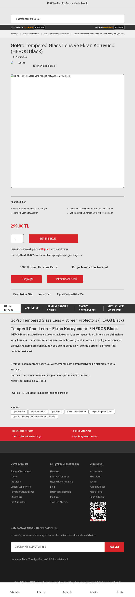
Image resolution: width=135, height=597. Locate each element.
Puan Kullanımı (97, 497)
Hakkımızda (96, 471)
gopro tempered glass (102, 412)
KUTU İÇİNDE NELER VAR (116, 308)
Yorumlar (32, 308)
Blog (52, 486)
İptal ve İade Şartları (60, 492)
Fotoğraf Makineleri (21, 471)
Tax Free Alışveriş (59, 502)
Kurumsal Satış (97, 486)
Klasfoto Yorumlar (59, 476)
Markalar (54, 497)
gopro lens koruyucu (76, 412)
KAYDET (114, 546)
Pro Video (16, 481)
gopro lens (56, 412)
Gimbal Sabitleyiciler (21, 486)
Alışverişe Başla (39, 27)
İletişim (93, 481)
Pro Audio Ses (18, 502)
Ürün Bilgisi (8, 308)
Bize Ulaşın (95, 476)
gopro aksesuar (38, 412)
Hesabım (54, 471)
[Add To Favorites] (21, 294)
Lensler (14, 476)
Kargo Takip (96, 492)
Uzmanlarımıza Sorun (57, 308)
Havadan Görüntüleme (22, 492)
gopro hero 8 (19, 412)
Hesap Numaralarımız (61, 481)
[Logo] (69, 10)
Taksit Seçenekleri (87, 308)
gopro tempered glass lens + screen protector (34, 416)
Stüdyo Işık (16, 497)
